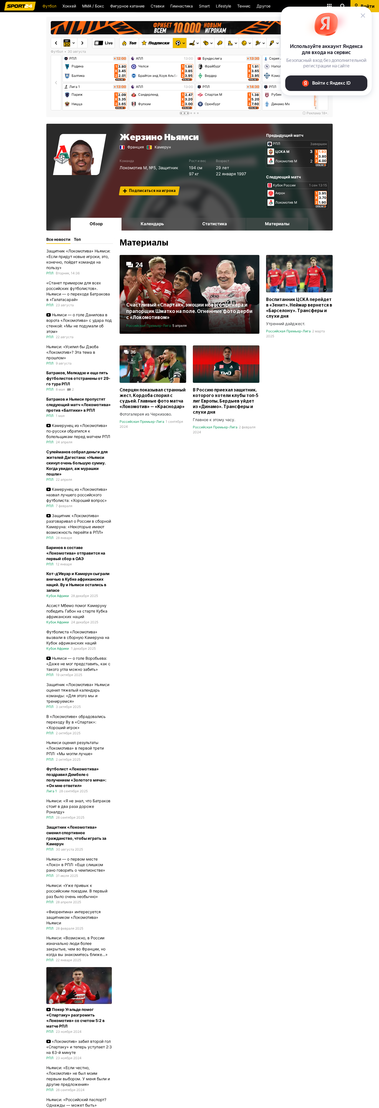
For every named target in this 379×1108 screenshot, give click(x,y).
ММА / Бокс (93, 6)
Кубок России (284, 185)
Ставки (157, 6)
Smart (204, 6)
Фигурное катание (127, 6)
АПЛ (139, 58)
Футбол (49, 6)
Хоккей (69, 6)
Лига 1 (74, 87)
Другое (264, 6)
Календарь (152, 223)
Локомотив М (133, 167)
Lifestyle (223, 6)
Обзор (96, 223)
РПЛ (73, 58)
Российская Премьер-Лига (148, 325)
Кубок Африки (57, 596)
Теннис (244, 6)
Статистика (214, 223)
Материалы (277, 223)
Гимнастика (181, 6)
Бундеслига (212, 58)
